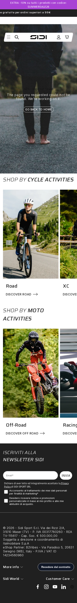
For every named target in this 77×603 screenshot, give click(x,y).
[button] (8, 37)
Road (11, 286)
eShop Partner (13, 547)
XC (66, 286)
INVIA (66, 475)
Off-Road (16, 425)
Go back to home (38, 109)
